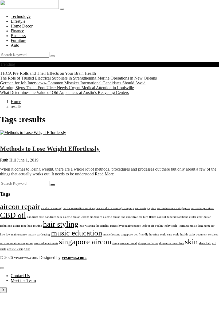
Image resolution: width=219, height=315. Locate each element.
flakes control (157, 216)
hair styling (61, 224)
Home (16, 101)
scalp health (180, 234)
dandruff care (35, 216)
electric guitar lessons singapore (82, 216)
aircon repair (20, 206)
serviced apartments (46, 243)
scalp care (166, 234)
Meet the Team (23, 280)
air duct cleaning (51, 208)
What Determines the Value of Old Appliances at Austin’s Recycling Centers (64, 92)
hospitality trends (107, 225)
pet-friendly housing (146, 234)
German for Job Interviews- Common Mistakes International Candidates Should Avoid (73, 83)
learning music (188, 225)
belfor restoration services (79, 208)
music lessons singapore (118, 234)
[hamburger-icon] (2, 268)
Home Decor (22, 26)
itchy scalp (171, 225)
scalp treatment (198, 234)
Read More (104, 174)
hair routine (35, 225)
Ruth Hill (8, 160)
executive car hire (137, 216)
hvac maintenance (130, 225)
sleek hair (205, 243)
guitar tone (19, 225)
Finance (17, 31)
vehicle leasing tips (18, 248)
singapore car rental (124, 243)
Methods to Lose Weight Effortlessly (50, 148)
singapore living (148, 243)
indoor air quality (152, 225)
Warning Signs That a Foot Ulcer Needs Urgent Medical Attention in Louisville (67, 87)
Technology (21, 16)
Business (18, 35)
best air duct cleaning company (115, 208)
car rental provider (202, 208)
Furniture (18, 40)
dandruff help (53, 216)
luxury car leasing (39, 234)
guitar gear (195, 216)
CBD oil (13, 215)
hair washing (87, 225)
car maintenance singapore (173, 208)
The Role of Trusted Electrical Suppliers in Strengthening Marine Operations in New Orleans (78, 78)
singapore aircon (85, 241)
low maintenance (16, 234)
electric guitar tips (114, 216)
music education (76, 233)
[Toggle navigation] (62, 9)
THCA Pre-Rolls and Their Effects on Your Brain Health (48, 73)
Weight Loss (10, 137)
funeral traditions (177, 216)
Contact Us (20, 275)
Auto (15, 45)
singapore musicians (171, 243)
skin (191, 241)
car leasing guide (145, 208)
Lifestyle (18, 21)
